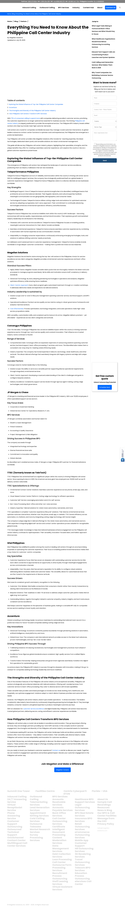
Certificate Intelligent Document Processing (58, 830)
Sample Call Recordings (104, 803)
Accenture (13, 107)
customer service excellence (33, 709)
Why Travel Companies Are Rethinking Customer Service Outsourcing (102, 75)
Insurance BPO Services (83, 820)
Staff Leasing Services (60, 883)
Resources (103, 807)
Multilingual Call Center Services (17, 844)
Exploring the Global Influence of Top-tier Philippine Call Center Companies (36, 104)
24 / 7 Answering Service (17, 801)
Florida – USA (99, 791)
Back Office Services (59, 814)
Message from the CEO (105, 820)
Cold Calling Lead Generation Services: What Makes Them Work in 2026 (102, 65)
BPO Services (60, 796)
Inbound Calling (17, 796)
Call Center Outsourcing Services (59, 821)
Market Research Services (40, 831)
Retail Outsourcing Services (82, 826)
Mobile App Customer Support (81, 843)
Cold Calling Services (37, 820)
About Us (102, 799)
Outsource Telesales (36, 825)
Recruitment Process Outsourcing (59, 876)
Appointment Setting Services (39, 814)
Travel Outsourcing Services (82, 862)
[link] (14, 784)
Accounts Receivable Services (58, 802)
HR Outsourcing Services (84, 850)
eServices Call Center (83, 883)
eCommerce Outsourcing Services (82, 835)
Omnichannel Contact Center (16, 839)
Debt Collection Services (61, 855)
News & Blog (104, 810)
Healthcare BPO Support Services (85, 801)
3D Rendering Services (83, 855)
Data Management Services (60, 848)
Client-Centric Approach (19, 285)
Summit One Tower (18, 791)
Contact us (56, 750)
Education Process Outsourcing (82, 876)
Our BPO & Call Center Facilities (106, 814)
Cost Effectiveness (17, 309)
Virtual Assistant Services (62, 888)
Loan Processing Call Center (62, 861)
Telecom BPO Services (82, 869)
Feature (23, 21)
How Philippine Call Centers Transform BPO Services (28, 114)
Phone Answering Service (13, 815)
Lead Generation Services (40, 809)
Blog (13, 14)
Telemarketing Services (39, 803)
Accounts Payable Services (62, 809)
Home (9, 14)
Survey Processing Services (36, 837)
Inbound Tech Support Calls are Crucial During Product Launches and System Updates (103, 54)
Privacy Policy (105, 823)
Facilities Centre (45, 791)
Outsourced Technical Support (14, 832)
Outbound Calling (36, 798)
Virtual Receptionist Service (14, 807)
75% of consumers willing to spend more (25, 118)
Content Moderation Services (59, 840)
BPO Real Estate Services (84, 814)
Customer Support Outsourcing (14, 824)
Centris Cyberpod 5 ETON (75, 792)
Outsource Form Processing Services (61, 867)
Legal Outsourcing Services (82, 807)
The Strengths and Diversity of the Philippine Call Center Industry (32, 111)
